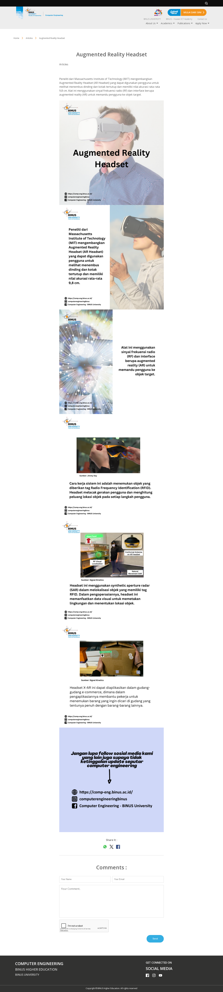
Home (16, 38)
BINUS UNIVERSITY (152, 19)
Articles (29, 38)
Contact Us (202, 19)
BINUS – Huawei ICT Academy (179, 19)
